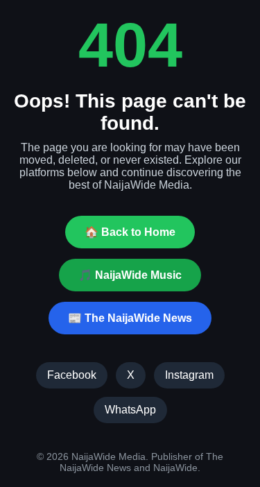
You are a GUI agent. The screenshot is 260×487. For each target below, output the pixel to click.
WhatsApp (130, 410)
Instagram (189, 375)
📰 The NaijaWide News (130, 318)
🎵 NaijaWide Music (130, 275)
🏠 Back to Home (130, 232)
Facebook (71, 375)
